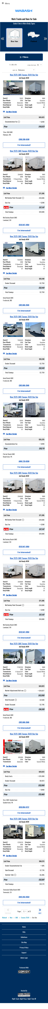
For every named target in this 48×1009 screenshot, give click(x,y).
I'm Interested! (24, 145)
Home (24, 927)
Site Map (24, 942)
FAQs (24, 932)
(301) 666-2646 (24, 305)
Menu (7, 3)
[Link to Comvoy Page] (24, 972)
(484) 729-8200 (24, 461)
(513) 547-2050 (24, 224)
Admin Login (24, 957)
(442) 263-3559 (24, 896)
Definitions (24, 937)
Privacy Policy (24, 947)
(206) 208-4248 (24, 139)
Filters (25, 57)
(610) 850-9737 (24, 807)
